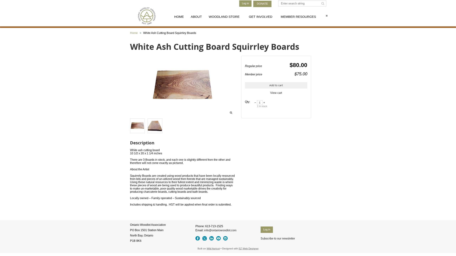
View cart (276, 92)
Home (134, 32)
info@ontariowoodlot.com (220, 230)
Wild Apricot (213, 248)
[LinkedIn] (211, 238)
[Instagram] (225, 238)
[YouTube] (218, 238)
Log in (245, 3)
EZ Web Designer (249, 248)
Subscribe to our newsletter (278, 238)
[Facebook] (197, 238)
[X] (204, 238)
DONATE (262, 3)
